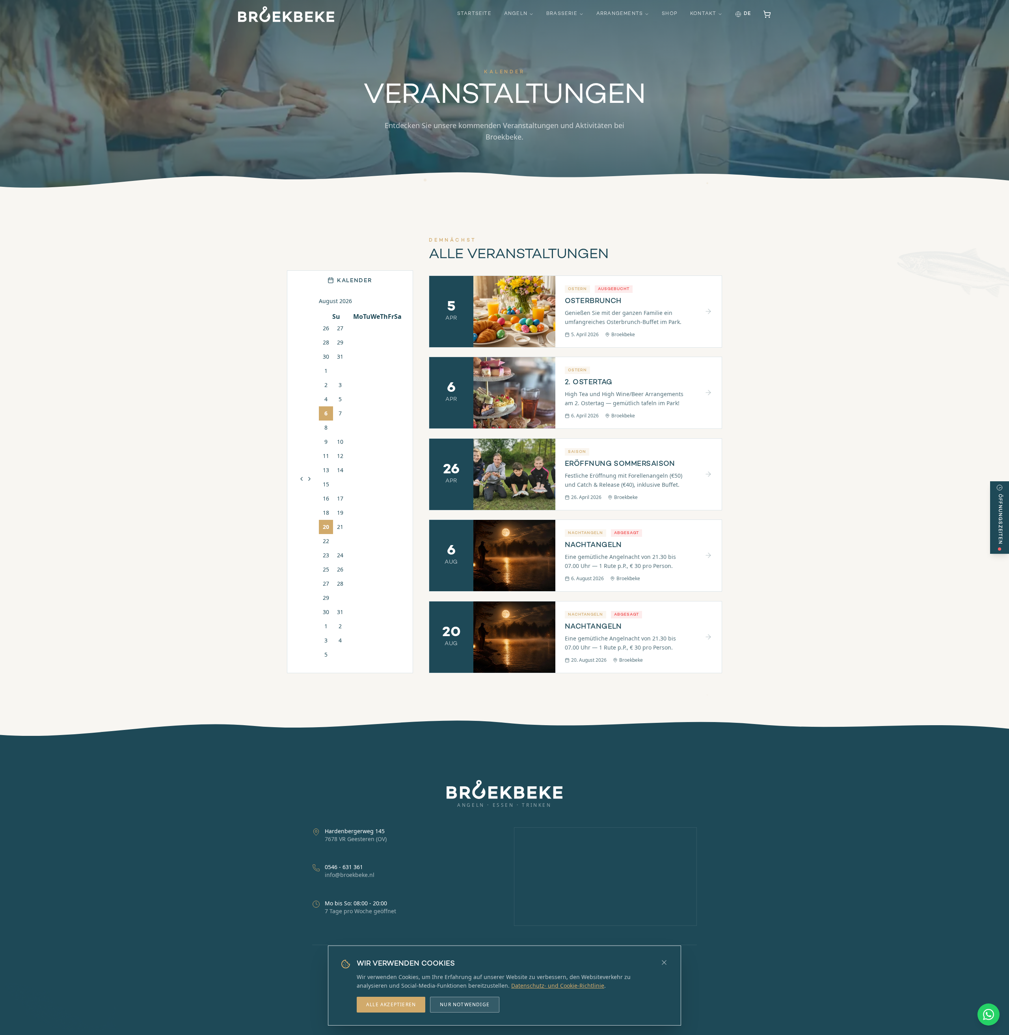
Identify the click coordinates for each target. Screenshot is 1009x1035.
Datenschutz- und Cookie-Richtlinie (557, 985)
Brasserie (561, 14)
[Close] (664, 962)
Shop (670, 14)
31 (340, 356)
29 (340, 342)
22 (326, 540)
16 (326, 498)
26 (326, 327)
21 (340, 526)
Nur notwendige (465, 1004)
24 (340, 554)
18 (326, 512)
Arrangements (619, 14)
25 (326, 569)
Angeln (515, 14)
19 (340, 512)
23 (326, 554)
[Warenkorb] (767, 14)
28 (326, 342)
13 (326, 469)
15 (326, 484)
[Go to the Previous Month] (301, 478)
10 (340, 441)
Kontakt (703, 14)
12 (340, 455)
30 (326, 356)
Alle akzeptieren (391, 1004)
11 (326, 455)
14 (340, 469)
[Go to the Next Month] (309, 478)
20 (326, 526)
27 (340, 327)
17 (340, 498)
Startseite (474, 14)
